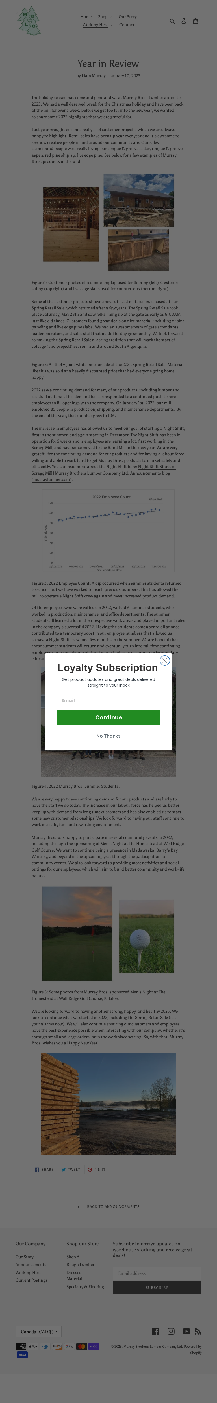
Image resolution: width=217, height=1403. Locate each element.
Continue (108, 717)
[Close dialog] (165, 660)
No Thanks (109, 736)
